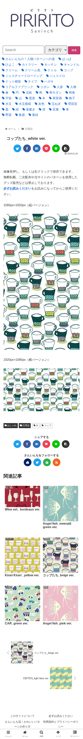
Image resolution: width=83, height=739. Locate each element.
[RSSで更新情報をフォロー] (56, 462)
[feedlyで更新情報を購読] (47, 462)
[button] (70, 476)
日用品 (26, 425)
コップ (47, 425)
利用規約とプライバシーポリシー (60, 724)
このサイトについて (22, 715)
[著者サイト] (27, 462)
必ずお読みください (61, 715)
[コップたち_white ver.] (37, 148)
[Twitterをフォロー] (37, 462)
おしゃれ (12, 425)
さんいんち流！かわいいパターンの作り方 (22, 724)
